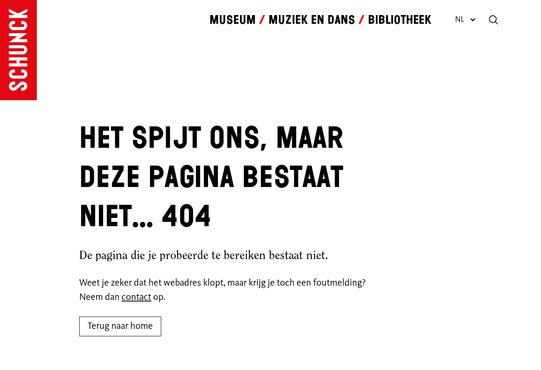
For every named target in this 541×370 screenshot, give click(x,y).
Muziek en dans (312, 20)
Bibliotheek (399, 20)
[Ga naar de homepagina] (18, 50)
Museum (233, 20)
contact (136, 297)
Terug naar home (120, 326)
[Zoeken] (493, 20)
